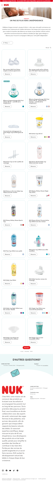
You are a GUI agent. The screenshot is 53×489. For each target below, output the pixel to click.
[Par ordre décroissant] (50, 48)
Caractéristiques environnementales (19, 479)
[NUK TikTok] (14, 471)
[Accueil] (7, 5)
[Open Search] (44, 5)
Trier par (47, 47)
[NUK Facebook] (6, 471)
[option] (23, 106)
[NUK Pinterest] (17, 471)
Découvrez (7, 74)
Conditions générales (42, 478)
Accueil (22, 351)
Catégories (26, 351)
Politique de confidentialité (7, 478)
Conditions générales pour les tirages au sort (29, 478)
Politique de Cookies (16, 478)
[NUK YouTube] (10, 471)
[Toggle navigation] (2, 5)
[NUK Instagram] (3, 471)
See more (26, 347)
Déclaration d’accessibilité (6, 479)
